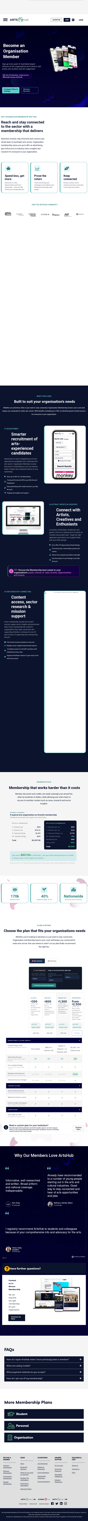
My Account (59, 1466)
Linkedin (61, 1503)
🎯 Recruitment (37, 961)
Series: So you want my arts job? (26, 1473)
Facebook (52, 1503)
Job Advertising (43, 1464)
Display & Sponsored (41, 1468)
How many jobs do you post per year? (39, 974)
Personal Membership (7, 1472)
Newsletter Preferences (58, 1475)
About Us (75, 1466)
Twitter (56, 1503)
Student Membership (7, 1483)
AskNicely (82, 1256)
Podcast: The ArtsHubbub (24, 1479)
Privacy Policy (23, 1503)
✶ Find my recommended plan (44, 985)
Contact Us (75, 1469)
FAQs (73, 1473)
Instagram (65, 1503)
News (22, 1464)
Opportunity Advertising (42, 1477)
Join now (36, 1033)
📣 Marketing (51, 961)
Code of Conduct (44, 1503)
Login (81, 20)
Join (67, 20)
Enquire (77, 1033)
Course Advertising (44, 1482)
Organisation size (71, 974)
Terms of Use (33, 1503)
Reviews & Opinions (23, 1468)
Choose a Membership (7, 1466)
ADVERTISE (56, 20)
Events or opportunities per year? (55, 975)
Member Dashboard (58, 1481)
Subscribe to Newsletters (24, 1484)
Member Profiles (25, 1489)
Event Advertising (43, 1473)
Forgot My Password (58, 1470)
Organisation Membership (7, 1477)
